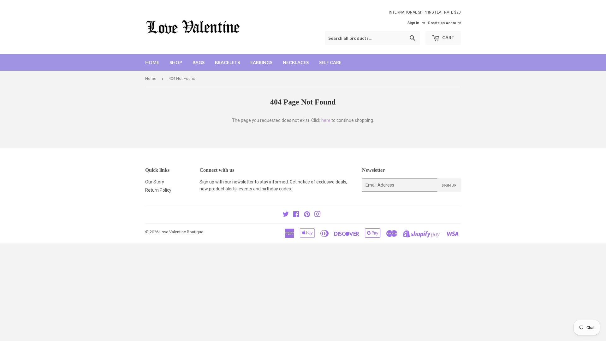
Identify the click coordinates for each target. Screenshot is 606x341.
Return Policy (158, 190)
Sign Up (449, 185)
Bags (199, 62)
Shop (175, 62)
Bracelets (227, 62)
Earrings (261, 62)
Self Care (330, 62)
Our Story (154, 181)
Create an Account (444, 23)
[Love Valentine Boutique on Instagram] (317, 215)
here (325, 120)
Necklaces (296, 62)
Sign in (413, 23)
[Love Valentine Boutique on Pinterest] (307, 215)
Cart (447, 37)
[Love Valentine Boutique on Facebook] (296, 215)
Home (152, 62)
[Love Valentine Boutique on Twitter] (285, 215)
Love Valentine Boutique (181, 232)
